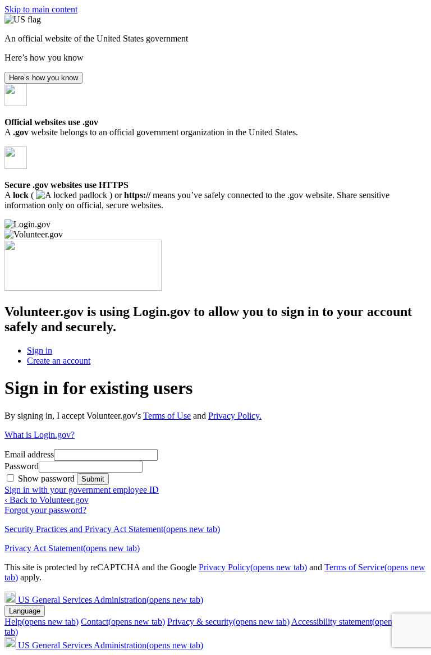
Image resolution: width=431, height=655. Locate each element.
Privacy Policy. (235, 415)
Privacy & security (228, 621)
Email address (29, 454)
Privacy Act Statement (72, 548)
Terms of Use (167, 415)
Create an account (58, 360)
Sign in (39, 350)
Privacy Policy (253, 567)
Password (21, 466)
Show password (47, 478)
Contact (123, 621)
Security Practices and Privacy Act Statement (112, 529)
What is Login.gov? (39, 434)
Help (41, 621)
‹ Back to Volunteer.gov (46, 500)
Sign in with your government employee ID (81, 489)
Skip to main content (40, 9)
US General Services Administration (110, 599)
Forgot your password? (45, 510)
